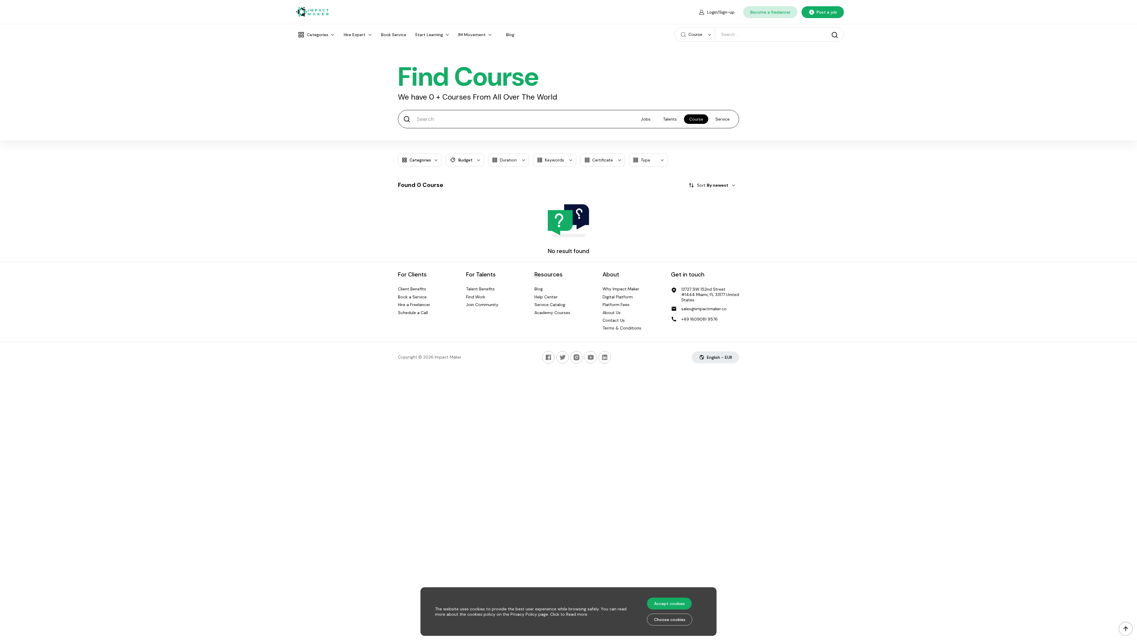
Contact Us (614, 320)
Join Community (482, 304)
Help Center (546, 297)
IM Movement (472, 34)
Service (722, 119)
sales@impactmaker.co (704, 308)
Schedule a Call (413, 312)
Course (696, 119)
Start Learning (429, 34)
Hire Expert (354, 34)
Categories (317, 34)
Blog (510, 34)
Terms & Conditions (622, 328)
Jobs (646, 119)
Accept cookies (669, 603)
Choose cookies (669, 619)
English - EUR (719, 357)
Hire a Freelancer (414, 304)
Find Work (475, 297)
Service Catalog (549, 304)
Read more (576, 614)
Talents (670, 119)
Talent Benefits (480, 289)
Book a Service (412, 297)
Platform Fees (616, 304)
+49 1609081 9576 (699, 319)
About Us (612, 312)
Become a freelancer (770, 12)
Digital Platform (618, 297)
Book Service (393, 34)
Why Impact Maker (621, 289)
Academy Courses (552, 312)
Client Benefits (412, 289)
